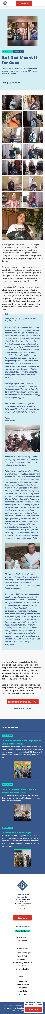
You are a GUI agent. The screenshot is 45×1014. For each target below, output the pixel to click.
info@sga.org (18, 903)
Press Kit (22, 994)
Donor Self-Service (23, 931)
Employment (22, 988)
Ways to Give (22, 941)
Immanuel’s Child (22, 969)
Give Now (24, 3)
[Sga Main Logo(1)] (22, 885)
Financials (22, 934)
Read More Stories (22, 708)
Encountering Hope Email (22, 962)
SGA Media (22, 966)
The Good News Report (23, 953)
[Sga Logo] (5, 3)
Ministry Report (22, 959)
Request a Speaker (22, 984)
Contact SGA (22, 981)
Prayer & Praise (22, 956)
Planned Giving (22, 937)
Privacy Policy (22, 991)
